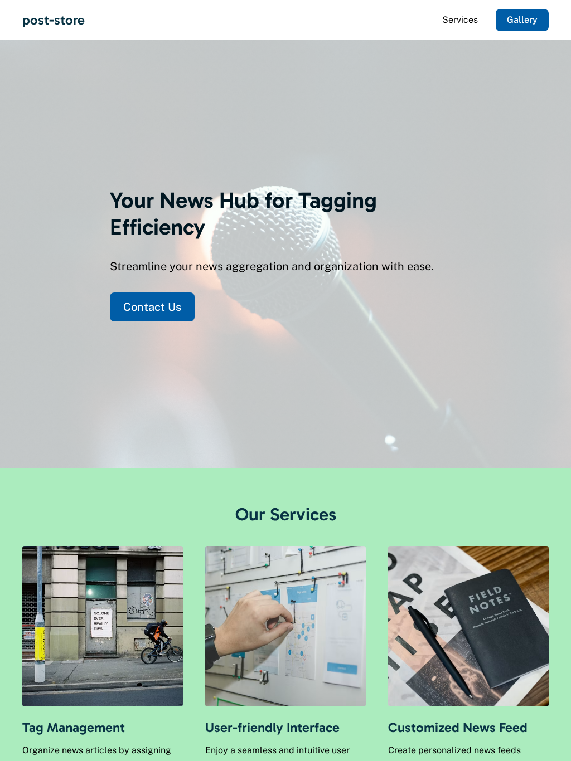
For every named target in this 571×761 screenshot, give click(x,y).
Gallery (522, 19)
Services (460, 19)
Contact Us (152, 307)
